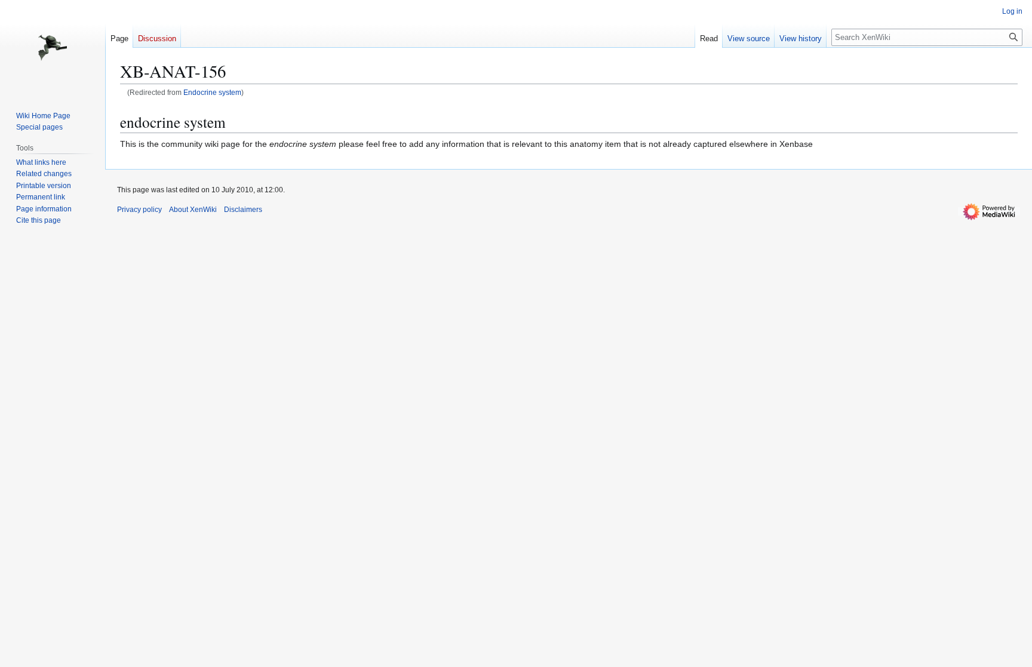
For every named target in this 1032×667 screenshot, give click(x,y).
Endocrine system (212, 92)
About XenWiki (193, 209)
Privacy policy (139, 209)
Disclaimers (243, 209)
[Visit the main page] (52, 48)
